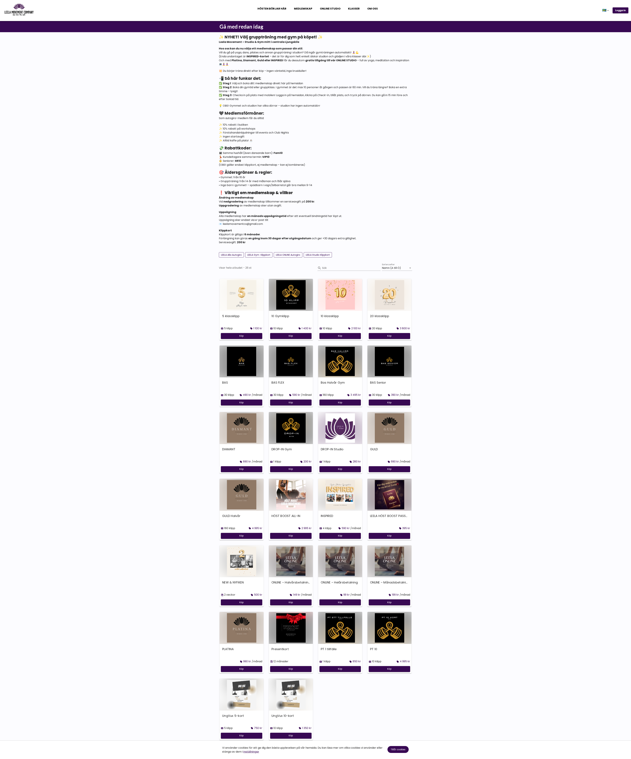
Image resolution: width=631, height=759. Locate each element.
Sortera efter (388, 264)
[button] (606, 10)
